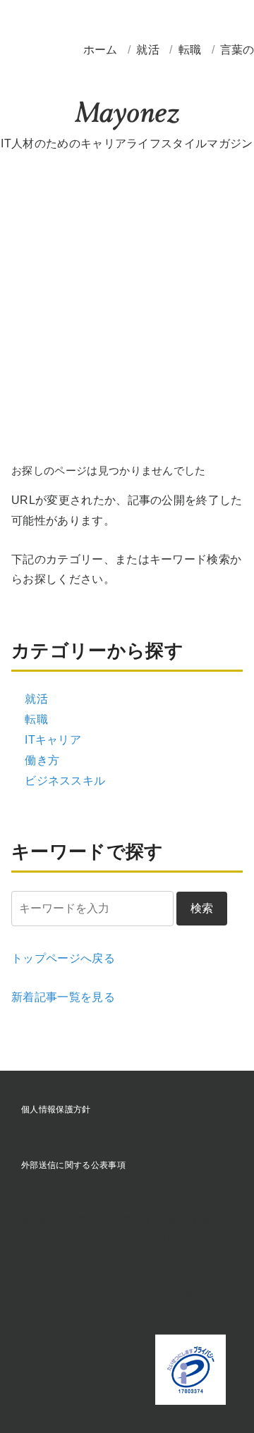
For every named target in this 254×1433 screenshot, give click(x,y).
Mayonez (127, 116)
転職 (192, 50)
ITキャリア (53, 740)
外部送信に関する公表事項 (73, 1165)
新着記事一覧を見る (63, 997)
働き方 (42, 760)
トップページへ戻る (63, 958)
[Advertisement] (127, 302)
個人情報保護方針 (56, 1109)
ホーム (100, 50)
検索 (201, 908)
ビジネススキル (65, 781)
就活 (149, 50)
